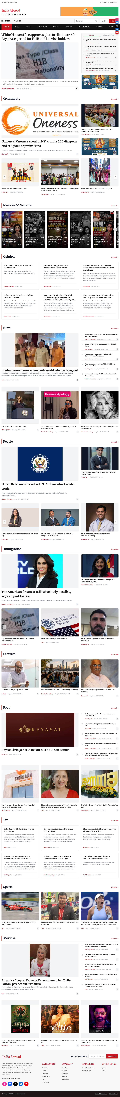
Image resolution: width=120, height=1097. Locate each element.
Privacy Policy (86, 1071)
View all (114, 99)
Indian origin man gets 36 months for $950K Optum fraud (100, 375)
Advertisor (65, 1079)
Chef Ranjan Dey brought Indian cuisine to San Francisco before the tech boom (101, 754)
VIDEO (18, 21)
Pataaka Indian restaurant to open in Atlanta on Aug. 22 (101, 744)
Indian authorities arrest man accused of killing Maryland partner (101, 335)
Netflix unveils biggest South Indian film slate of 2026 (101, 975)
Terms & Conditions (88, 1068)
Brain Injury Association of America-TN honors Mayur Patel (100, 61)
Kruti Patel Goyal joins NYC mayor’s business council (100, 54)
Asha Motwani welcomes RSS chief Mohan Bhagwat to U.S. (100, 365)
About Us (65, 1068)
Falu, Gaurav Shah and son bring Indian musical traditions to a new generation (101, 945)
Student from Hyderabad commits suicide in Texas (100, 345)
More (111, 27)
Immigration (84, 27)
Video (103, 1071)
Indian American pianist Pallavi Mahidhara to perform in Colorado (100, 965)
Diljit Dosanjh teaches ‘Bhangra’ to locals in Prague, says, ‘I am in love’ (100, 985)
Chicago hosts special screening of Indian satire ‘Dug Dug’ (100, 955)
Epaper (104, 1068)
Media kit (65, 1073)
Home (6, 27)
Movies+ (99, 27)
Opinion (69, 27)
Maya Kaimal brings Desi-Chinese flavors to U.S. (100, 725)
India (28, 27)
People (56, 27)
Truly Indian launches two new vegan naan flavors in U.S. (100, 715)
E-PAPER (7, 21)
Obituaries (45, 1082)
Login (103, 21)
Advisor (64, 1076)
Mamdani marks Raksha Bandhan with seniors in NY (101, 40)
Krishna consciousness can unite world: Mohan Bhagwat (101, 47)
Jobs (43, 1079)
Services (104, 2)
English (114, 2)
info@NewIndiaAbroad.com (12, 1078)
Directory (45, 1073)
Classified (45, 1068)
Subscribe (114, 21)
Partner (64, 1071)
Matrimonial (46, 1076)
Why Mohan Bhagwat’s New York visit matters (100, 68)
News (17, 27)
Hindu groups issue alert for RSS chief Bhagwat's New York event (98, 355)
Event (44, 1071)
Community (42, 27)
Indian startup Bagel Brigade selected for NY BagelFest (101, 735)
